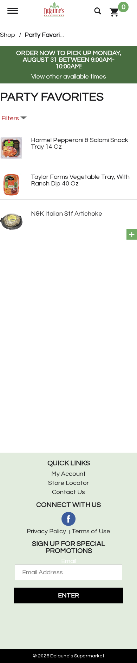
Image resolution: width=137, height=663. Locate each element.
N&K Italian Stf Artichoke (66, 213)
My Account (68, 474)
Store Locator (68, 483)
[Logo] (55, 8)
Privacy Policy (46, 531)
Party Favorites (47, 35)
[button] (131, 234)
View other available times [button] (68, 76)
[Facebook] (68, 519)
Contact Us (68, 492)
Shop (7, 35)
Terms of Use (91, 531)
